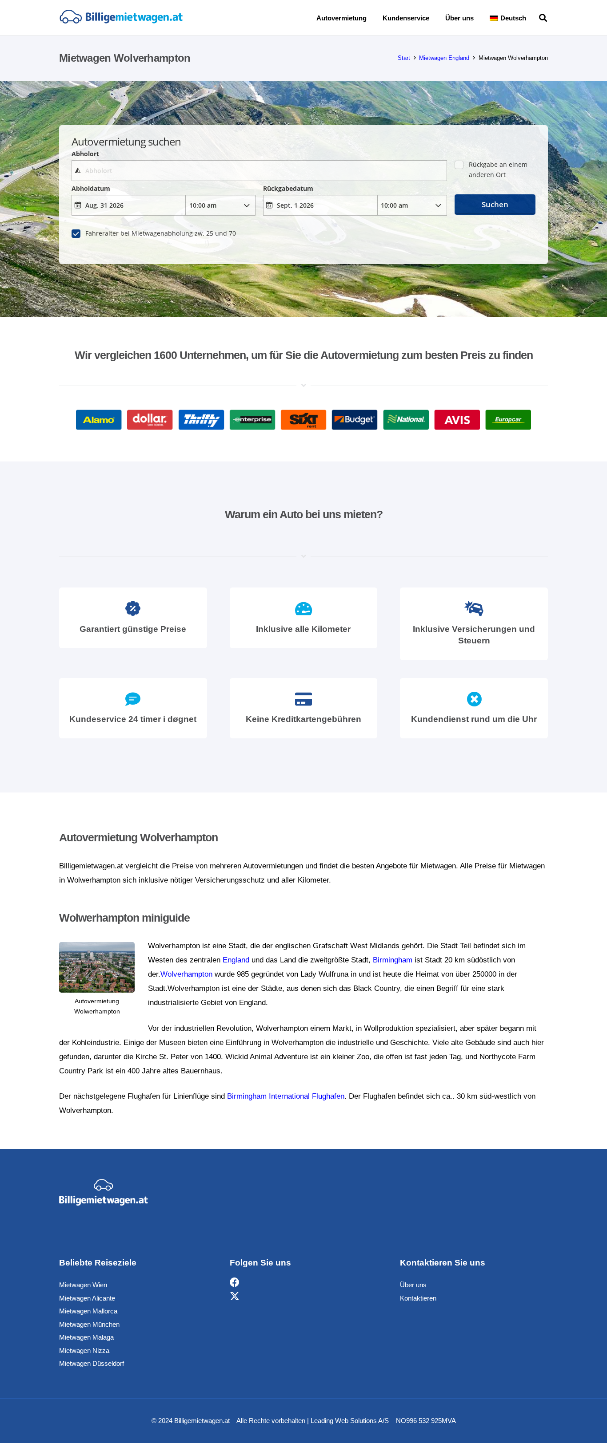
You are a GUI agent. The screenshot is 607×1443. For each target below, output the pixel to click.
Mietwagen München (89, 1324)
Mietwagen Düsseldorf (91, 1363)
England (236, 960)
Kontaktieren (418, 1298)
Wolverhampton (186, 974)
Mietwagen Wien (83, 1285)
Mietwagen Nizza (84, 1350)
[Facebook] (235, 1282)
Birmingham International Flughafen (285, 1096)
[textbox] (259, 170)
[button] (532, 18)
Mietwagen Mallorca (88, 1311)
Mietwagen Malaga (86, 1337)
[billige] (121, 18)
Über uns (413, 1285)
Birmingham (392, 960)
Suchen (495, 204)
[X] (235, 1296)
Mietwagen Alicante (87, 1298)
